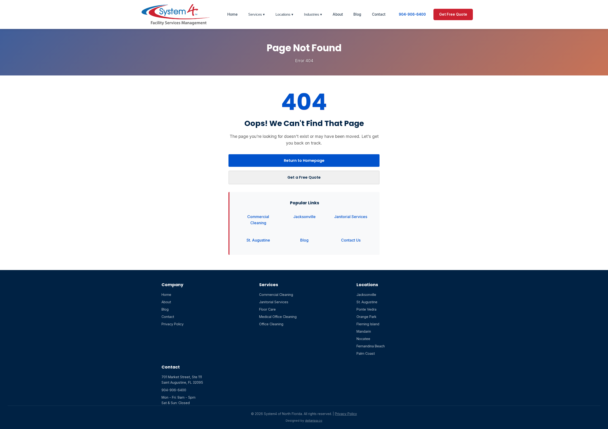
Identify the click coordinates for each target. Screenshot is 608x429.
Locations (283, 14)
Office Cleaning (271, 324)
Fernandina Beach (370, 346)
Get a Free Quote (304, 177)
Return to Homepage (304, 160)
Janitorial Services (350, 216)
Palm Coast (365, 353)
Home (232, 14)
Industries (312, 14)
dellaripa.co (313, 420)
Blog (357, 14)
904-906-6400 (412, 14)
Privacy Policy (173, 324)
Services (255, 14)
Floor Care (267, 309)
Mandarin (363, 331)
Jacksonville (304, 216)
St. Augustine (258, 240)
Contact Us (351, 240)
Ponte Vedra (366, 309)
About (338, 14)
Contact (378, 14)
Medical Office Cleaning (278, 317)
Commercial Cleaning (258, 219)
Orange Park (366, 317)
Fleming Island (367, 324)
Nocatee (363, 339)
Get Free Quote (453, 14)
